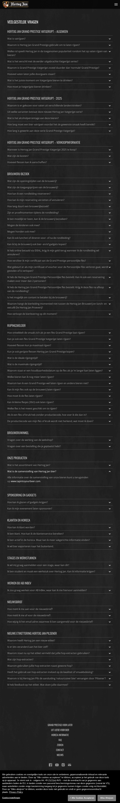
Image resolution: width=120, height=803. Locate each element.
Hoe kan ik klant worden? (21, 527)
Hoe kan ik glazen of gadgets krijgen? (27, 502)
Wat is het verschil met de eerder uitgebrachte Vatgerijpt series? (42, 61)
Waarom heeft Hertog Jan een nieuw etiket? (31, 640)
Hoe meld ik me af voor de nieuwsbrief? (29, 615)
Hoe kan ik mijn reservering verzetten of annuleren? (35, 200)
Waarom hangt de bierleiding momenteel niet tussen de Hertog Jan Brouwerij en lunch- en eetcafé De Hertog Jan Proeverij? (57, 305)
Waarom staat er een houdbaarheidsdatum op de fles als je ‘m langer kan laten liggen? (55, 370)
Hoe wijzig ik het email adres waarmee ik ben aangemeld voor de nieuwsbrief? (50, 621)
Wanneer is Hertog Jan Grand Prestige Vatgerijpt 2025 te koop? (42, 149)
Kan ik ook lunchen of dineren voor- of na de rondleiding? (38, 238)
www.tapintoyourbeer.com (25, 481)
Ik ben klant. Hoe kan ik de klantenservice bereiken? (35, 533)
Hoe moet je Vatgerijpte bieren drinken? (29, 86)
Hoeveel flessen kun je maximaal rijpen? (29, 345)
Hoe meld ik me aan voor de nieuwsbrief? (30, 609)
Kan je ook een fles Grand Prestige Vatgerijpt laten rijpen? (39, 339)
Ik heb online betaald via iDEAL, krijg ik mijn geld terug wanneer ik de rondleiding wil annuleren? (53, 252)
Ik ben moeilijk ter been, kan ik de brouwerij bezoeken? (37, 219)
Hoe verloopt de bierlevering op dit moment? (32, 313)
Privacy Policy (16, 792)
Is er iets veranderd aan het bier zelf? (27, 646)
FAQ (60, 740)
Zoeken (60, 745)
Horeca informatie (60, 735)
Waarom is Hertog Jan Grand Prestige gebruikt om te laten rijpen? (43, 45)
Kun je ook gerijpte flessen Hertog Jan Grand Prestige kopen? (40, 351)
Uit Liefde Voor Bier (60, 730)
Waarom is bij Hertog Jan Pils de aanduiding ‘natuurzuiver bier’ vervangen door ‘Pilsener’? (56, 678)
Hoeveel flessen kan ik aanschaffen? (27, 162)
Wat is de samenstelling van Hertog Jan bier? (31, 471)
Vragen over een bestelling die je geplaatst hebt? (34, 446)
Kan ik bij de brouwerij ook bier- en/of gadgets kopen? (36, 244)
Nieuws (60, 755)
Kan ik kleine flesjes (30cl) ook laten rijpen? (30, 402)
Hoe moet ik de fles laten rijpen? (25, 395)
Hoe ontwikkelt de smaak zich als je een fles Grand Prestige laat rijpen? (46, 332)
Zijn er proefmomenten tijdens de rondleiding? (33, 212)
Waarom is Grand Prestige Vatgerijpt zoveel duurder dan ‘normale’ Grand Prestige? (53, 67)
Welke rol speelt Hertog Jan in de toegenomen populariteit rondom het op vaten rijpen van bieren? (57, 53)
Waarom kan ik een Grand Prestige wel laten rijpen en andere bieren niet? (48, 383)
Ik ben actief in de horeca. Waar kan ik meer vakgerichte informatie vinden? (48, 540)
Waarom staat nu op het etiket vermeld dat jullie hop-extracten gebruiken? (48, 653)
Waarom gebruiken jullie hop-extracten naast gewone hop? (39, 665)
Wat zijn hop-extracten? (20, 659)
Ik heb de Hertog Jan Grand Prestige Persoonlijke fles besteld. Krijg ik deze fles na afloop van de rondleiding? (55, 289)
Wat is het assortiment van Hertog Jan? (28, 465)
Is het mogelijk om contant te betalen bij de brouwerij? (37, 297)
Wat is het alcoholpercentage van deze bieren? (33, 118)
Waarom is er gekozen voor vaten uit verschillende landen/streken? (44, 105)
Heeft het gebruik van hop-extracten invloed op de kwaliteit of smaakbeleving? (50, 672)
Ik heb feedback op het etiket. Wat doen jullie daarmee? (37, 684)
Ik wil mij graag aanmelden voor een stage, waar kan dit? (38, 565)
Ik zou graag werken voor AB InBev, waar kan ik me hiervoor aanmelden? (47, 590)
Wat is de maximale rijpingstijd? (24, 364)
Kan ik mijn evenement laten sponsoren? (29, 508)
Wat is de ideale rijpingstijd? (22, 358)
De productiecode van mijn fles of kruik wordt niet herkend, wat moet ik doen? (50, 421)
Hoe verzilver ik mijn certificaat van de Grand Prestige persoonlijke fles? (46, 260)
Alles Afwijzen (106, 798)
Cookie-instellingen (11, 798)
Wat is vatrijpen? (16, 38)
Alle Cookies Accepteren (83, 798)
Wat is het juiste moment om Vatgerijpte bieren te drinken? (40, 80)
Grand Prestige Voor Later (60, 725)
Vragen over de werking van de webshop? (30, 440)
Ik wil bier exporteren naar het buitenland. (30, 546)
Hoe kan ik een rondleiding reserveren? (28, 193)
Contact (60, 750)
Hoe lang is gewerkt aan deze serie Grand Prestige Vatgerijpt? (41, 130)
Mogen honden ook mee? (21, 231)
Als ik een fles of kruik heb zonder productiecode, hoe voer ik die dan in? (47, 414)
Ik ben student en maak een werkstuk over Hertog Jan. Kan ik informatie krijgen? (51, 571)
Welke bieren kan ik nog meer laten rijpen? (30, 377)
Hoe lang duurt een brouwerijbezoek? (28, 206)
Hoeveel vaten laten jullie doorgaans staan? (31, 74)
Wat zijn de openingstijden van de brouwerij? (32, 181)
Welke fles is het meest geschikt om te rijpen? (32, 408)
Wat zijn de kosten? (18, 156)
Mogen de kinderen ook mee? (23, 225)
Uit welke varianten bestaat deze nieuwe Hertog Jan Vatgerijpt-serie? (45, 111)
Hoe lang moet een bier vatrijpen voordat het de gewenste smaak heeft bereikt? (51, 124)
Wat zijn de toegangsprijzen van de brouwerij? (32, 187)
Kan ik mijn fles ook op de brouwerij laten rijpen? (34, 389)
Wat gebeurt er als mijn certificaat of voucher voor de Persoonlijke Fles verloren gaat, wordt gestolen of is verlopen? (57, 268)
